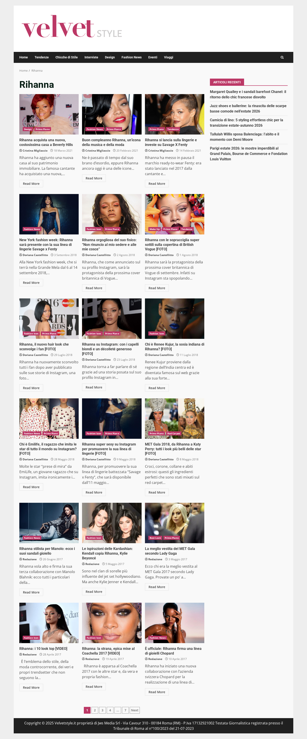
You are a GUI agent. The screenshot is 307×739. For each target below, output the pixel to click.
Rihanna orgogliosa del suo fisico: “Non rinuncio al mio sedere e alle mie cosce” (111, 214)
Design (110, 57)
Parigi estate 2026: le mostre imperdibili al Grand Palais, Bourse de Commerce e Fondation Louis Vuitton (248, 153)
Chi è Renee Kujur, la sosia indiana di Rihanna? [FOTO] (174, 318)
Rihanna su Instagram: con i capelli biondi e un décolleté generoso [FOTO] (111, 318)
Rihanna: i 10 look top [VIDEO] (49, 623)
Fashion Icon (94, 229)
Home (23, 57)
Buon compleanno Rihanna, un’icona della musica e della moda (111, 114)
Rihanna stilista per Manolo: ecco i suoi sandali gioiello (49, 523)
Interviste (91, 57)
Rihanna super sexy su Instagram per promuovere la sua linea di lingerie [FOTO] (111, 418)
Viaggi (168, 57)
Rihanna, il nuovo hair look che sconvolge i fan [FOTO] (49, 318)
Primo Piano (43, 129)
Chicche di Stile (67, 57)
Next (134, 710)
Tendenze (42, 57)
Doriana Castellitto (35, 255)
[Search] (282, 57)
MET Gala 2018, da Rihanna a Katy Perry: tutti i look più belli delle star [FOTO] (174, 418)
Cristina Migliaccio (35, 150)
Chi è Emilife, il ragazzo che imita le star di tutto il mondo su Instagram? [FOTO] (49, 418)
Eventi (152, 57)
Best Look (155, 537)
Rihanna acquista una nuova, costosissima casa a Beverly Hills (49, 114)
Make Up (155, 229)
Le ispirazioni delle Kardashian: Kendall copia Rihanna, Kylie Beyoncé (111, 523)
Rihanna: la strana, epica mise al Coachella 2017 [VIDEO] (111, 623)
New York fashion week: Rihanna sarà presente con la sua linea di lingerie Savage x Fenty (49, 214)
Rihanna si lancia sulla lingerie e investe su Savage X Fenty (174, 114)
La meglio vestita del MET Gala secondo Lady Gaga (174, 523)
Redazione (30, 559)
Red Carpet (173, 433)
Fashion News (132, 57)
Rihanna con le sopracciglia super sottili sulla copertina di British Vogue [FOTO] (174, 214)
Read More (31, 183)
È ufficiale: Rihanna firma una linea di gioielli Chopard (174, 623)
